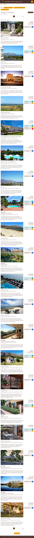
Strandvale (5, 4)
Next (23, 16)
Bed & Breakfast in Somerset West (5, 214)
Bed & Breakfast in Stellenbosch (5, 468)
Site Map (17, 536)
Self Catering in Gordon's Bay (5, 239)
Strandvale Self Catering (4, 9)
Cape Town (8, 39)
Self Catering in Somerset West (5, 88)
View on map (31, 12)
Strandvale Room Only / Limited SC (19, 7)
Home (1, 4)
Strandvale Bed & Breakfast (8, 7)
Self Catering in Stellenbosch (4, 367)
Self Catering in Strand (4, 39)
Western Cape (12, 39)
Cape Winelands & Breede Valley (13, 367)
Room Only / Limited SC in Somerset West (6, 188)
